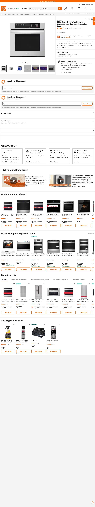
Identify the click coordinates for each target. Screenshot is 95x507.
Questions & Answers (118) (75, 28)
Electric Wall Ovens (17, 14)
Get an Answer (87, 88)
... (1, 14)
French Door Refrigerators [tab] (60, 279)
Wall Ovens (7, 14)
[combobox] (43, 8)
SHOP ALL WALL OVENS (78, 186)
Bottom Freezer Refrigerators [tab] (40, 279)
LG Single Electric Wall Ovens (47, 14)
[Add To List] (86, 19)
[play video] (13, 180)
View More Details (63, 47)
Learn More (77, 161)
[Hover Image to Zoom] (27, 39)
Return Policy (53, 161)
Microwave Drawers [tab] (79, 279)
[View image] (3, 68)
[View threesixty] (27, 68)
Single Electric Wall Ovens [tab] (19, 279)
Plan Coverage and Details (33, 161)
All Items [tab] (4, 279)
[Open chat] (94, 21)
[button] (47, 113)
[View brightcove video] (35, 68)
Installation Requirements (9, 161)
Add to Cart (8, 225)
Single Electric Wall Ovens (30, 14)
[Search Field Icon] (60, 8)
